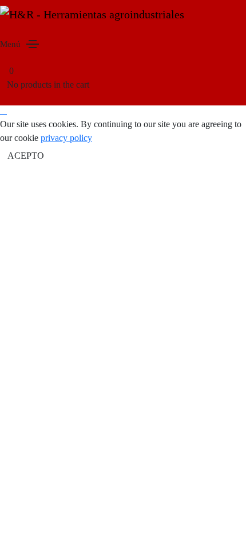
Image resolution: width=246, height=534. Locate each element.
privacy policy (66, 138)
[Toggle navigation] (32, 44)
